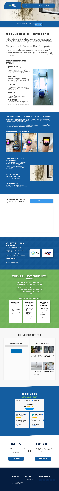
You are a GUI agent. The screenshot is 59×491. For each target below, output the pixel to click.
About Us (32, 5)
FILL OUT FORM (43, 459)
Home (27, 5)
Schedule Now (38, 24)
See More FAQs (16, 351)
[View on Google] (17, 415)
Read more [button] (18, 425)
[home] (12, 5)
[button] (40, 5)
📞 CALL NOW (16, 459)
